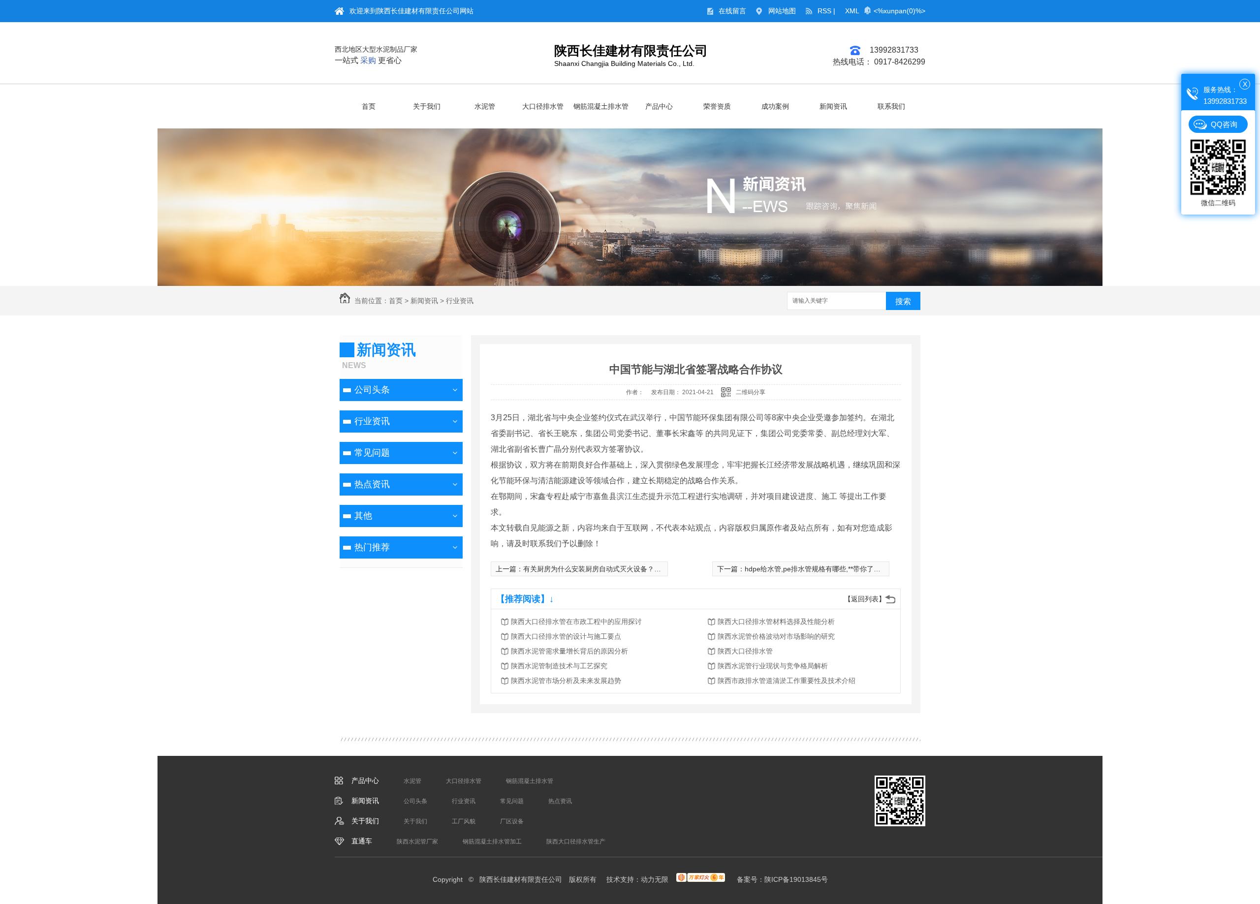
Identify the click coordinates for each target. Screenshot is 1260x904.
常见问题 (372, 453)
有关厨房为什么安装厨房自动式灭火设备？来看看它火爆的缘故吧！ (626, 569)
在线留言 (732, 11)
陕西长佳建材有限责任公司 (631, 50)
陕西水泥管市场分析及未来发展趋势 (566, 681)
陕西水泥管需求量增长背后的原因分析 (569, 651)
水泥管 (484, 106)
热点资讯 (372, 484)
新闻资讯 (833, 106)
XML (852, 11)
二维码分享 (750, 392)
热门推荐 (372, 547)
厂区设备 (512, 821)
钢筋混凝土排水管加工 (492, 841)
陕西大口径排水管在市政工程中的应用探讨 (576, 621)
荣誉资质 (717, 106)
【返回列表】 (864, 599)
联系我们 (891, 106)
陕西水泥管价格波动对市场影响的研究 (776, 636)
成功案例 (775, 106)
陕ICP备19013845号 (796, 879)
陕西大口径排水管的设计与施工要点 (566, 636)
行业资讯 (459, 301)
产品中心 (659, 106)
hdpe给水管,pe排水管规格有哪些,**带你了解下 (816, 569)
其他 (363, 516)
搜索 (903, 301)
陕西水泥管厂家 (417, 841)
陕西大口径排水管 (745, 651)
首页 (369, 106)
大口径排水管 (543, 106)
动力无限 (654, 879)
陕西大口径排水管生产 (575, 841)
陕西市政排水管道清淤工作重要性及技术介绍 (786, 681)
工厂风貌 (463, 821)
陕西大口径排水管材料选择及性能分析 (776, 621)
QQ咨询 (1224, 124)
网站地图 (782, 11)
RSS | (826, 11)
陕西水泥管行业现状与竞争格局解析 (773, 666)
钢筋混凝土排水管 (601, 106)
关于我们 (427, 106)
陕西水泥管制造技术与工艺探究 (559, 666)
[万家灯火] (700, 879)
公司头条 (372, 390)
